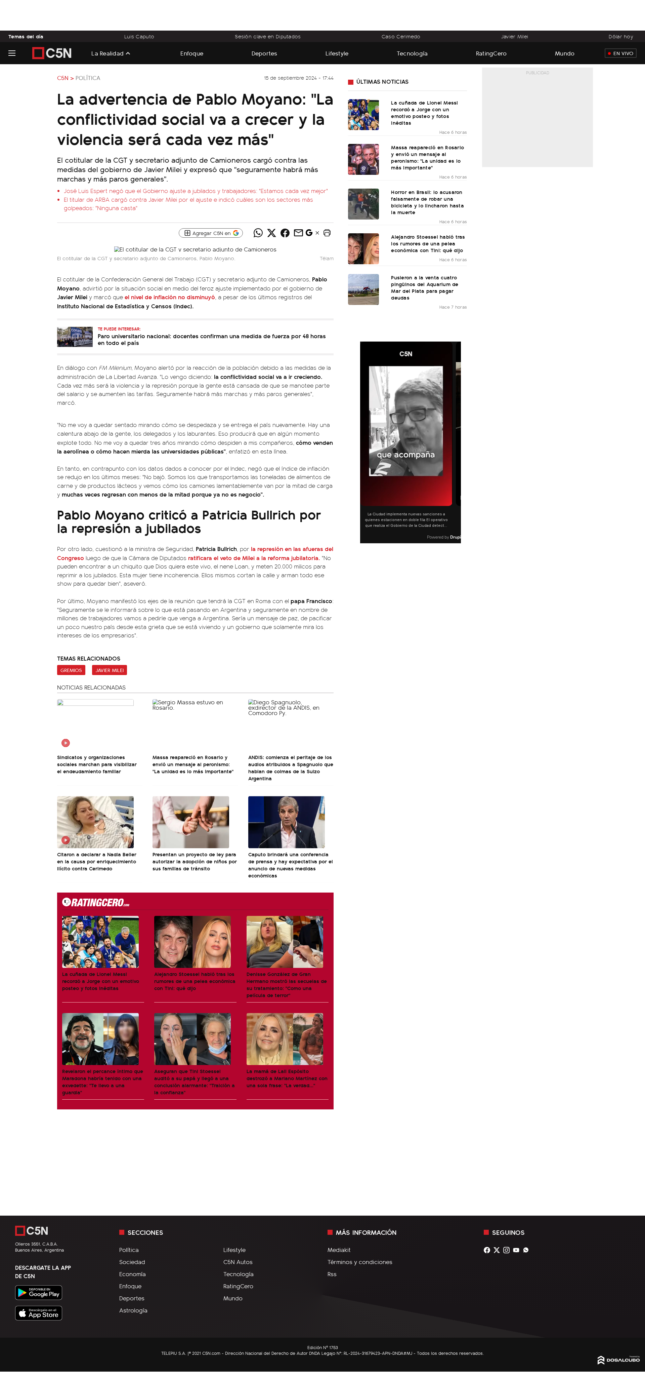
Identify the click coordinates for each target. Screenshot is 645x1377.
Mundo (564, 53)
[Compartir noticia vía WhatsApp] (258, 233)
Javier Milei (514, 36)
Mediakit (339, 1250)
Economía (132, 1274)
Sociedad (132, 1262)
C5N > (65, 77)
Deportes (264, 53)
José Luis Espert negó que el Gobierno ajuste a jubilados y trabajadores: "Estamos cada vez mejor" (196, 191)
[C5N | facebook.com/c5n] (488, 1250)
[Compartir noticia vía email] (298, 233)
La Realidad (107, 53)
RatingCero (491, 53)
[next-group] (457, 442)
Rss (332, 1274)
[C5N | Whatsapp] (527, 1250)
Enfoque (191, 53)
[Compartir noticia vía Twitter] (271, 233)
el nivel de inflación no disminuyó (170, 296)
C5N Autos (238, 1262)
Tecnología (412, 53)
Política (88, 77)
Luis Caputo (139, 36)
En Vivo (623, 53)
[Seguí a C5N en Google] (309, 234)
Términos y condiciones (360, 1262)
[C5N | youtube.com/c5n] (518, 1250)
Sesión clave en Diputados (268, 36)
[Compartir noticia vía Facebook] (285, 233)
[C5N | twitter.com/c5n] (498, 1250)
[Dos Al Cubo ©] (619, 1362)
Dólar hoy (621, 36)
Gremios (71, 670)
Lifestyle (337, 53)
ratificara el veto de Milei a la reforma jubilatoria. (254, 557)
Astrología (133, 1310)
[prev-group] (364, 442)
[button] (327, 233)
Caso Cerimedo (401, 36)
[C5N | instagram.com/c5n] (508, 1250)
